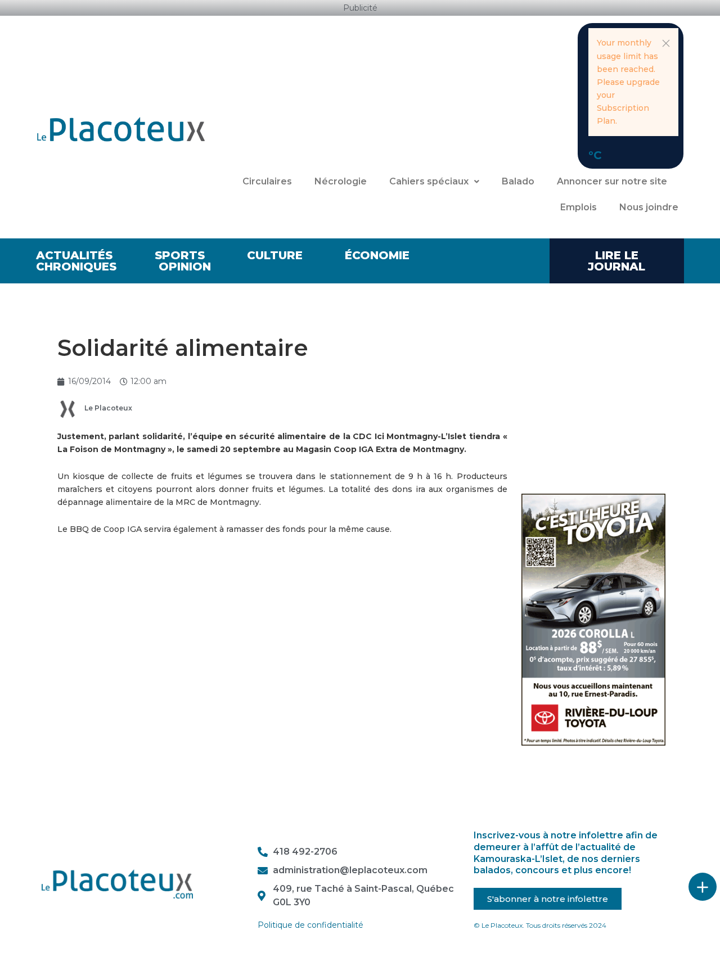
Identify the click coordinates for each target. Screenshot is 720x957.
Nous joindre (648, 207)
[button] (666, 43)
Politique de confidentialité (310, 925)
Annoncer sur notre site (612, 181)
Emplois (578, 207)
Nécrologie (340, 181)
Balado (518, 181)
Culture (275, 255)
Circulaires (267, 181)
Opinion (185, 266)
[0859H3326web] (593, 619)
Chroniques (76, 266)
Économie (377, 255)
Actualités (74, 255)
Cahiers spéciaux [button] (429, 181)
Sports (180, 255)
